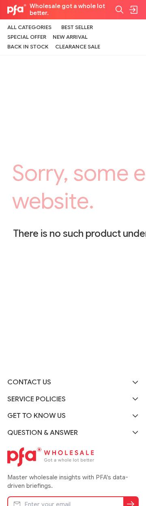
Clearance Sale (77, 46)
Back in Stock (28, 46)
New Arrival (70, 37)
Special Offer (26, 37)
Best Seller (77, 27)
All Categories (29, 27)
